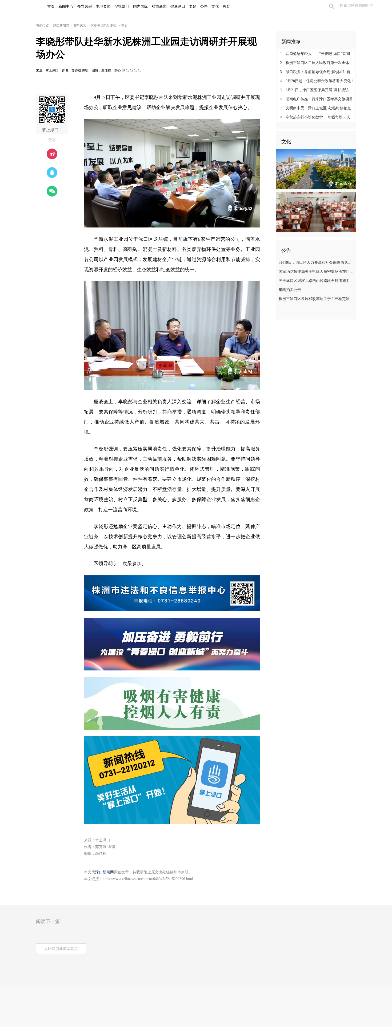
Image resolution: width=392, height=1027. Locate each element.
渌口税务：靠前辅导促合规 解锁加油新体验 (318, 72)
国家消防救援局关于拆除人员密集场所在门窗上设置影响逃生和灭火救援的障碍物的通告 (317, 272)
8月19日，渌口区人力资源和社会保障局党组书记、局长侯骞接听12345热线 (317, 263)
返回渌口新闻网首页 (61, 949)
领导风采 (80, 25)
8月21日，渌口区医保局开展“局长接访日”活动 (318, 90)
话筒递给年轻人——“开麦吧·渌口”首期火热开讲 (318, 54)
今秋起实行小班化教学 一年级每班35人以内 (318, 117)
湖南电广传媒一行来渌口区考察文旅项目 (316, 99)
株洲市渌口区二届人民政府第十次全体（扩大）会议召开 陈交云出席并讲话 (318, 63)
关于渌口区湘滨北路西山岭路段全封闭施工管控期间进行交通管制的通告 (317, 281)
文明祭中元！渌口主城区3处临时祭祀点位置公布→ (318, 108)
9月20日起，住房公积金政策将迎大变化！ (317, 81)
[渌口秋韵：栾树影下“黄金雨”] (316, 169)
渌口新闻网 (61, 25)
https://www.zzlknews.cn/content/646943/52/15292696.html (148, 879)
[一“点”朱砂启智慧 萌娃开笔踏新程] (316, 212)
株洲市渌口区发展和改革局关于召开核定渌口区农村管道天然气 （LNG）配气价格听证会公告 (317, 299)
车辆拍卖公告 (290, 290)
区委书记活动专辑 (104, 25)
